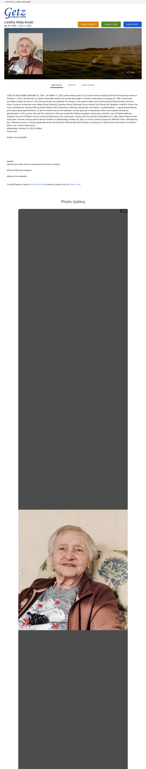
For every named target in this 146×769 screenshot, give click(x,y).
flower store (74, 184)
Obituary (56, 85)
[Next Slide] (123, 570)
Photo (72, 85)
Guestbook (88, 85)
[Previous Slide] (22, 570)
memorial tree (37, 184)
